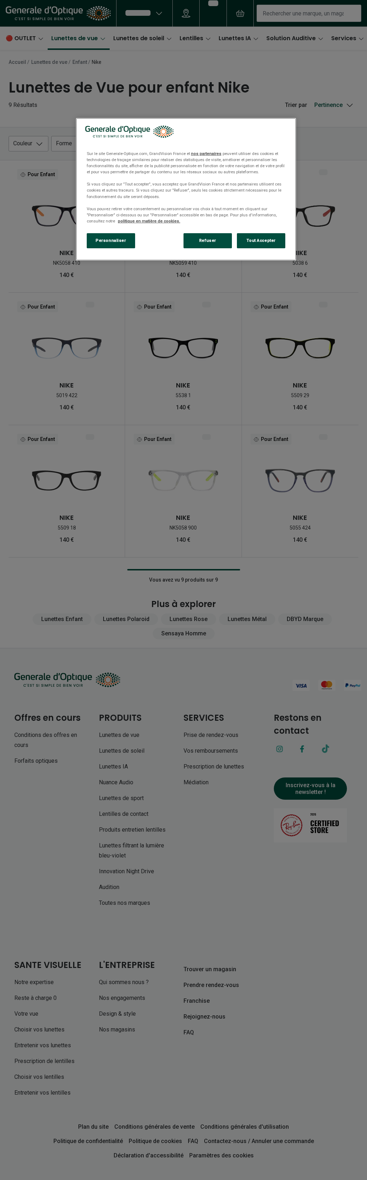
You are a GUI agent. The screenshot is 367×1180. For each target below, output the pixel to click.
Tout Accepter (261, 240)
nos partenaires (206, 153)
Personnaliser (111, 240)
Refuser (207, 240)
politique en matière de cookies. (149, 221)
